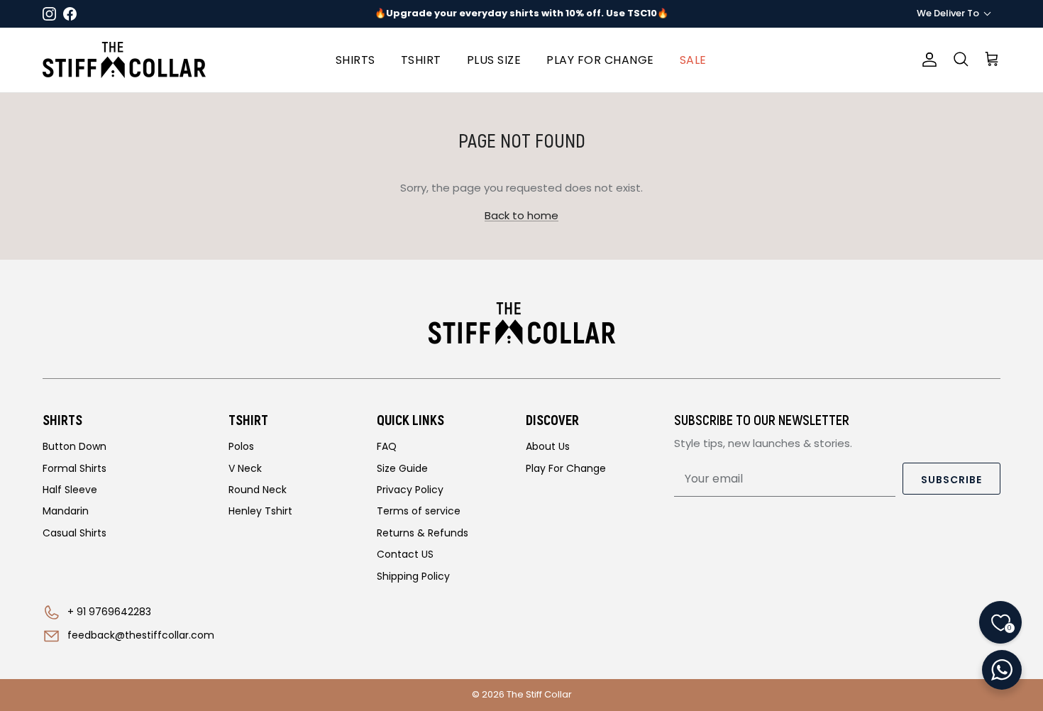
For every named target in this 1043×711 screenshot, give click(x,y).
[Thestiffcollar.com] (124, 60)
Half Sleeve (70, 490)
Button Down (74, 446)
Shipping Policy (413, 576)
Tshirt (421, 60)
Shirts (355, 60)
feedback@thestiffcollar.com (140, 635)
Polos (241, 446)
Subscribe (951, 480)
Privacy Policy (410, 490)
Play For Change (566, 468)
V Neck (245, 468)
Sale (693, 60)
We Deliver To (948, 13)
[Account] (926, 59)
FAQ (387, 446)
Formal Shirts (74, 468)
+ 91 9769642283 (109, 612)
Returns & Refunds (422, 533)
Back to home (521, 215)
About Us (548, 446)
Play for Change (600, 60)
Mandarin (66, 511)
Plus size (494, 60)
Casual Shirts (74, 533)
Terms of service (418, 511)
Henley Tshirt (260, 511)
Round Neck (257, 490)
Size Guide (402, 468)
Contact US (405, 554)
